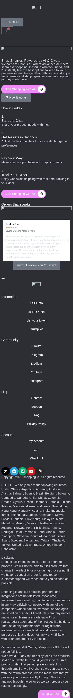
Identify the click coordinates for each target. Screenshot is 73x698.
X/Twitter (36, 346)
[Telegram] (14, 471)
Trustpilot (36, 329)
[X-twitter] (5, 471)
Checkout (36, 458)
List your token (37, 320)
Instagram (36, 381)
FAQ (36, 415)
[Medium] (22, 471)
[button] (5, 240)
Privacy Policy (36, 424)
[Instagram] (39, 471)
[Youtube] (31, 471)
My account (36, 441)
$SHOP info (37, 312)
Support (36, 406)
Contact (36, 398)
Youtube (36, 372)
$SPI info (36, 303)
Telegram (36, 355)
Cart (36, 449)
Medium (36, 363)
